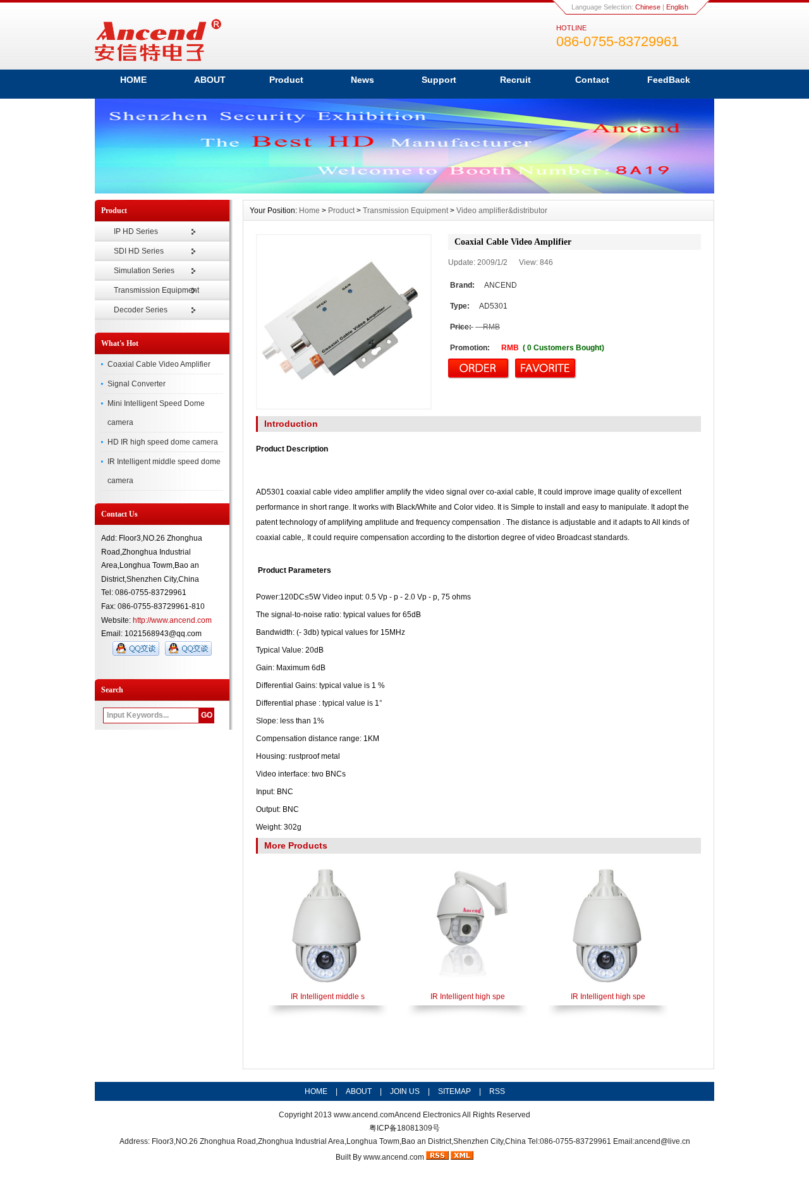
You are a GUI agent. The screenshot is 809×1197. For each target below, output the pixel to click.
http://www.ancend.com (172, 620)
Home (309, 210)
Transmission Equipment (156, 290)
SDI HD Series (139, 251)
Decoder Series (140, 309)
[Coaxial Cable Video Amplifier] (344, 322)
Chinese (647, 7)
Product (286, 80)
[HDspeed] (404, 190)
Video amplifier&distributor (501, 210)
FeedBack (668, 80)
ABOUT (210, 80)
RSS (497, 1091)
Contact (592, 80)
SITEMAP (454, 1091)
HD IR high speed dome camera (162, 442)
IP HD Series (136, 231)
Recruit (515, 80)
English (677, 7)
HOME (133, 80)
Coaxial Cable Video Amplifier (158, 364)
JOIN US (405, 1091)
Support (439, 80)
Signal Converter (136, 383)
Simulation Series (144, 270)
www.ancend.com (364, 1114)
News (362, 80)
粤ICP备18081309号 (404, 1128)
